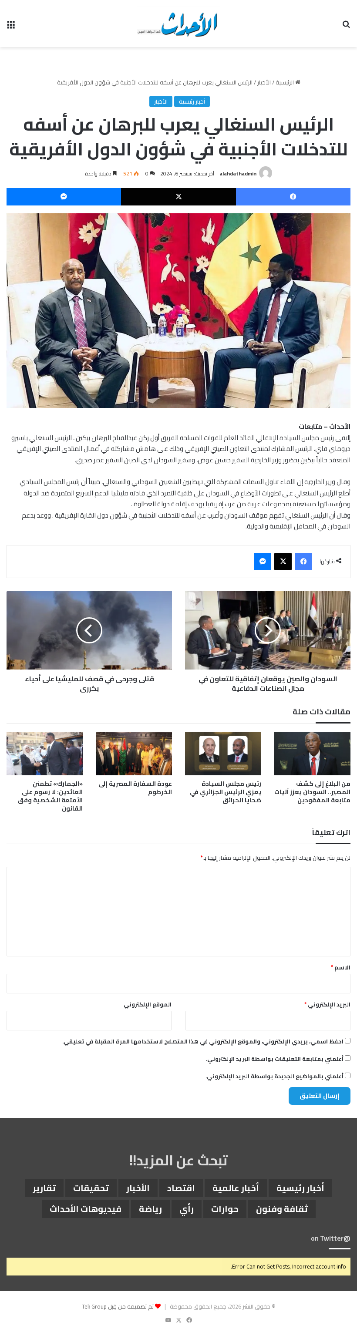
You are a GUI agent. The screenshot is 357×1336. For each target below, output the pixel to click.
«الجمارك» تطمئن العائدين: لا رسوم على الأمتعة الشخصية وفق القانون (50, 796)
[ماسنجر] (64, 196)
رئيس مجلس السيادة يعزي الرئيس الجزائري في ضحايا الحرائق (225, 792)
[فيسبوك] (293, 196)
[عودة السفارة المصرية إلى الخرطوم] (134, 753)
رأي (186, 1209)
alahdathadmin (237, 173)
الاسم (340, 967)
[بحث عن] (346, 27)
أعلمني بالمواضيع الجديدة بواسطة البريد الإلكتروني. (274, 1076)
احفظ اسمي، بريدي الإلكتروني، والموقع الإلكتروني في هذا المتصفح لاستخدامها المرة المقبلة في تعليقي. (203, 1041)
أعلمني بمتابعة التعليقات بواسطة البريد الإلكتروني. (275, 1058)
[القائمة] (11, 27)
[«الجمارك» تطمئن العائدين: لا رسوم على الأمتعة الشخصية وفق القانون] (45, 753)
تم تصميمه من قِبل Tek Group (118, 1306)
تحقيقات (91, 1188)
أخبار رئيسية (192, 101)
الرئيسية (285, 82)
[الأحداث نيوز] (178, 23)
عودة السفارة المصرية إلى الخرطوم (135, 788)
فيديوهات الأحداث (85, 1209)
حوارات (225, 1209)
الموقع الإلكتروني (148, 1004)
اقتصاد (181, 1188)
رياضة (150, 1209)
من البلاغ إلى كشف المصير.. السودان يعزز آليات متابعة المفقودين (312, 792)
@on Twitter (330, 1238)
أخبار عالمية (235, 1188)
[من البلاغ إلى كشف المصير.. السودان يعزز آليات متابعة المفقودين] (312, 753)
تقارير (44, 1188)
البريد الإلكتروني (327, 1004)
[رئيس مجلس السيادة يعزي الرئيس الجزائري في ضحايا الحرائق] (223, 753)
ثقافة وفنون (282, 1209)
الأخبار (264, 82)
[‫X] (178, 196)
